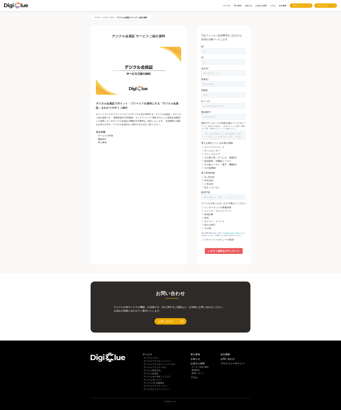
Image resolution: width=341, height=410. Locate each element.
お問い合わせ (322, 6)
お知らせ (248, 6)
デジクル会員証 (151, 373)
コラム (273, 6)
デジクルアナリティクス (155, 386)
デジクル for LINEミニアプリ (157, 376)
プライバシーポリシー (232, 363)
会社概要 (282, 6)
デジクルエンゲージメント (156, 389)
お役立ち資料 (108, 17)
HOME (97, 17)
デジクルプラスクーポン (155, 367)
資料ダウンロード (299, 6)
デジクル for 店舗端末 (154, 383)
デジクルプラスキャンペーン (157, 361)
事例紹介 (196, 370)
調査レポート (198, 373)
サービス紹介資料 (200, 367)
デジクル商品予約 (152, 370)
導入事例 (237, 6)
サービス (227, 6)
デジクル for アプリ (153, 380)
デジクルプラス (151, 358)
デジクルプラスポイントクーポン (160, 364)
